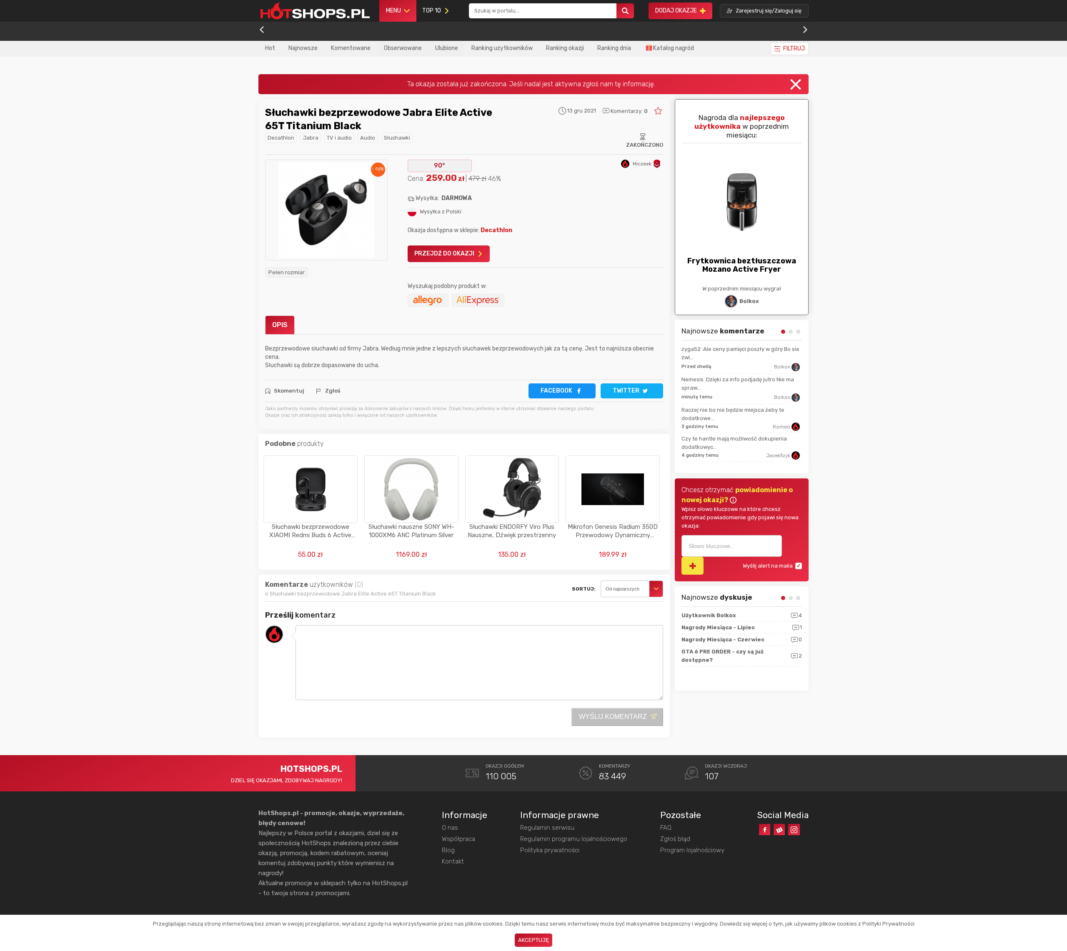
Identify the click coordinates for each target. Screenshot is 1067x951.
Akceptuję (533, 940)
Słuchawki (397, 138)
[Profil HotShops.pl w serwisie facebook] (764, 829)
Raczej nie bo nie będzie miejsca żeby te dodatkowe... (732, 414)
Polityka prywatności (549, 850)
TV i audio (339, 138)
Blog (448, 850)
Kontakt (453, 861)
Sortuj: (584, 589)
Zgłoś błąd (675, 839)
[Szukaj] (625, 11)
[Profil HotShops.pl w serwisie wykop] (779, 829)
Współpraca (458, 839)
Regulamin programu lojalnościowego (573, 839)
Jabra (310, 138)
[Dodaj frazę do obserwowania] (692, 566)
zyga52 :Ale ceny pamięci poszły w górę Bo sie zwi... (740, 353)
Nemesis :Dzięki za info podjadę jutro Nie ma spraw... (737, 383)
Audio (367, 138)
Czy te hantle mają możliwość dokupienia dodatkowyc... (734, 442)
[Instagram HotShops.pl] (793, 829)
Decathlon (281, 138)
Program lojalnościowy (692, 850)
